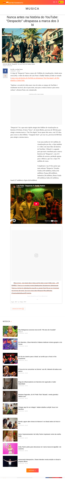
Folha (47, 7)
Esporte (53, 7)
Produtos (4, 7)
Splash (59, 7)
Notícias (22, 7)
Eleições (15, 7)
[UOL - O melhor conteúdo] (6, 2)
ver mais (31, 470)
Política (28, 7)
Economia (41, 7)
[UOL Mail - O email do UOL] (54, 2)
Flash (10, 7)
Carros (35, 7)
